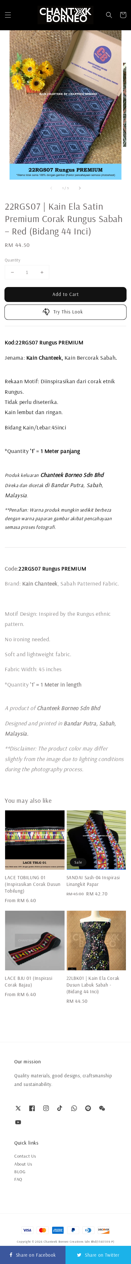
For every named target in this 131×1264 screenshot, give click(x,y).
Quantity (12, 259)
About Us (23, 1164)
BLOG (19, 1171)
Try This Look (68, 312)
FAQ (18, 1179)
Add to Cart (65, 294)
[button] (8, 15)
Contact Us (25, 1156)
